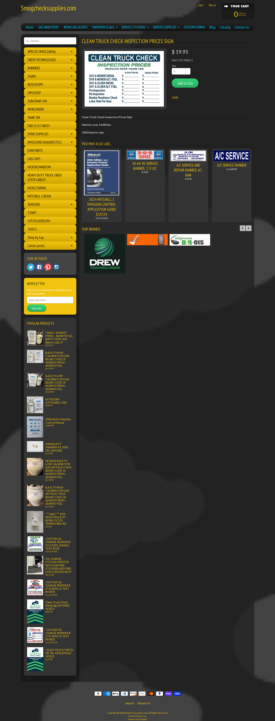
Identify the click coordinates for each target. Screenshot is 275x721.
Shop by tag (36, 237)
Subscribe (36, 308)
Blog (212, 27)
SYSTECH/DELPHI (39, 220)
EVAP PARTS (35, 150)
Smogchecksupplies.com (48, 8)
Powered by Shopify (137, 719)
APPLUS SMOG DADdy (42, 51)
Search (129, 703)
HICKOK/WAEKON (39, 167)
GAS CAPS (34, 158)
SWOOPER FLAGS (103, 27)
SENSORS (34, 204)
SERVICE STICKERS (133, 27)
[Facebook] (39, 267)
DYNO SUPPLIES (38, 134)
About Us (144, 703)
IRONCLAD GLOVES (75, 27)
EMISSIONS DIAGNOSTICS (45, 142)
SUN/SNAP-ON (37, 101)
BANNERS (34, 68)
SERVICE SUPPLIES (165, 27)
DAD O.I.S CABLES (39, 125)
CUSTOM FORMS (194, 27)
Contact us (242, 27)
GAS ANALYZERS (48, 27)
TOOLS (32, 229)
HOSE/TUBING (37, 187)
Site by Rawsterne (137, 716)
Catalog (225, 27)
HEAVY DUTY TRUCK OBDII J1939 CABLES (45, 177)
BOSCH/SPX (35, 84)
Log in (201, 5)
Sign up (212, 5)
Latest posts (36, 245)
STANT (32, 212)
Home (30, 27)
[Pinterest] (48, 267)
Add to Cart (185, 83)
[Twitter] (30, 267)
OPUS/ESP (34, 92)
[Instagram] (56, 267)
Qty (174, 65)
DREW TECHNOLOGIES (42, 59)
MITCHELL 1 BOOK (39, 196)
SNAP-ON (34, 117)
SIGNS (32, 76)
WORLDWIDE (36, 109)
